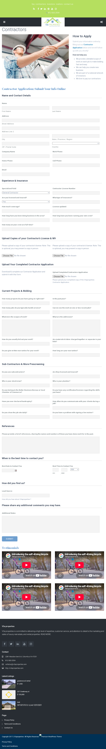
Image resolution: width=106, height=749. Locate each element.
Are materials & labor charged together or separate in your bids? (77, 340)
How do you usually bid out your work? (17, 339)
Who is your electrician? (12, 381)
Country (55, 147)
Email (4, 170)
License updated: (60, 207)
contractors (41, 4)
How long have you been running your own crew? (73, 216)
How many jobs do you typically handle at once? (21, 308)
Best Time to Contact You (63, 466)
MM (62, 473)
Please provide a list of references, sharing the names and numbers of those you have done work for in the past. (48, 434)
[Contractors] (35, 56)
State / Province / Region (62, 139)
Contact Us (8, 728)
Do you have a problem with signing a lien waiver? (73, 412)
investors (51, 4)
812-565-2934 (53, 13)
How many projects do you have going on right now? (23, 299)
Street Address (8, 124)
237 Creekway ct (23, 691)
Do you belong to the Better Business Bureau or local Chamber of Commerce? (23, 391)
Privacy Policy (9, 720)
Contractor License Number (64, 188)
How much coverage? (11, 207)
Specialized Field (9, 188)
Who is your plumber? (61, 381)
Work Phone (57, 152)
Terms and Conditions (12, 724)
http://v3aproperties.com (14, 668)
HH (54, 473)
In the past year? (59, 299)
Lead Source (7, 491)
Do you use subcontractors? (13, 372)
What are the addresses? (63, 317)
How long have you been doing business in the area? (23, 216)
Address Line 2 (8, 132)
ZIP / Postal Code (9, 147)
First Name (6, 111)
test (18, 702)
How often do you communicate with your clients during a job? (76, 402)
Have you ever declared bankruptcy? (17, 401)
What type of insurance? (62, 198)
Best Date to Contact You (12, 466)
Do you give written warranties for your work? (20, 351)
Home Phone (7, 161)
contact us (68, 4)
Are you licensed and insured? (14, 198)
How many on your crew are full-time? (17, 225)
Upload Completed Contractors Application (70, 272)
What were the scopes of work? (14, 317)
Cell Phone (57, 161)
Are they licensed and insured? (65, 372)
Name (4, 103)
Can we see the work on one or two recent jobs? (72, 308)
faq (34, 4)
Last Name (56, 111)
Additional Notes (9, 513)
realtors (60, 4)
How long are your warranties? (65, 351)
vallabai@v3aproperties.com (16, 664)
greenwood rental (23, 681)
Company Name (8, 152)
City (3, 139)
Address (5, 116)
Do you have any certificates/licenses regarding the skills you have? (76, 391)
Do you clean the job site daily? (14, 412)
